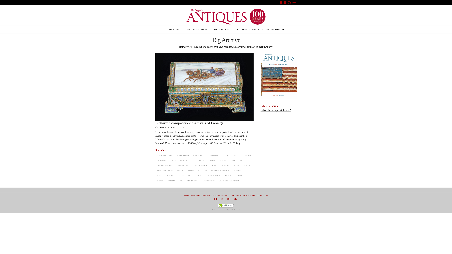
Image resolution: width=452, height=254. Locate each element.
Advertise (216, 196)
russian (170, 176)
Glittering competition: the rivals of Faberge (189, 123)
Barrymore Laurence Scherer (205, 155)
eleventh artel (186, 160)
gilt (242, 160)
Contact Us (195, 196)
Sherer (160, 181)
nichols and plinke (165, 171)
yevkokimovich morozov (229, 181)
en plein (201, 160)
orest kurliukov (194, 171)
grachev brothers (165, 165)
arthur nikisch (182, 155)
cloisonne (161, 160)
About (186, 196)
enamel (212, 160)
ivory (214, 165)
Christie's (247, 155)
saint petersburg (213, 176)
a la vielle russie (164, 155)
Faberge (223, 160)
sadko (199, 176)
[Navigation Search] (283, 29)
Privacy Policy (228, 196)
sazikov (228, 176)
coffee (173, 160)
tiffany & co (192, 181)
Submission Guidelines (245, 196)
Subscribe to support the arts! (276, 110)
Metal (236, 165)
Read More (160, 150)
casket (235, 155)
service (239, 176)
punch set (238, 171)
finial (233, 160)
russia (159, 176)
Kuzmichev (225, 165)
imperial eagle (183, 165)
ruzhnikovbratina (185, 176)
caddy (225, 155)
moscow (247, 165)
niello (180, 171)
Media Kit (206, 196)
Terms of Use (262, 196)
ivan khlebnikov (200, 165)
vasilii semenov (208, 181)
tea (181, 181)
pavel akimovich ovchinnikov (217, 171)
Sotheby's (171, 181)
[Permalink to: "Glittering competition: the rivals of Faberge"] (204, 87)
